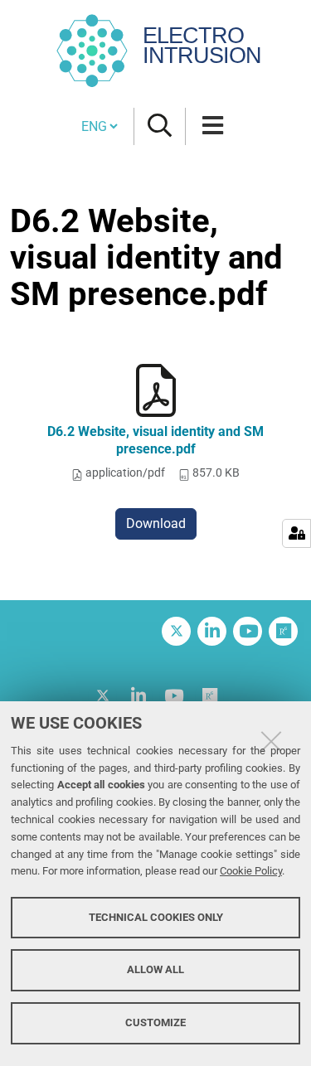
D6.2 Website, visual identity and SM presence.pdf (155, 440)
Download (156, 523)
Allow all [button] (155, 969)
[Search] (159, 126)
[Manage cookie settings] (296, 533)
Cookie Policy (251, 871)
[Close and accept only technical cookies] (271, 741)
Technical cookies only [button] (156, 917)
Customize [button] (155, 1022)
